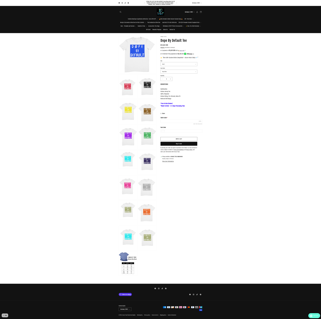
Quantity (162, 75)
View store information (168, 161)
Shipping (162, 47)
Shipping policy (163, 315)
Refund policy (140, 315)
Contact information (172, 315)
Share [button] (163, 113)
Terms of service (155, 315)
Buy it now (179, 144)
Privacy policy (147, 315)
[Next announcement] (176, 3)
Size (161, 61)
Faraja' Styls (125, 315)
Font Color (162, 68)
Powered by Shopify (131, 315)
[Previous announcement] (144, 3)
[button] (120, 12)
